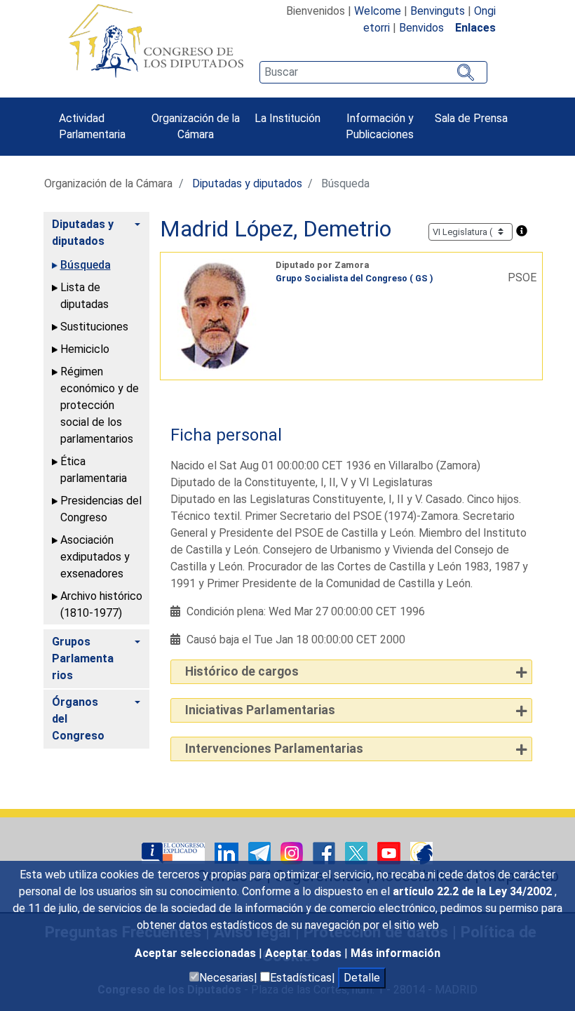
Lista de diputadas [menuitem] (84, 296)
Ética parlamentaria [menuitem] (93, 470)
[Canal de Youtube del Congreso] (390, 852)
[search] (373, 72)
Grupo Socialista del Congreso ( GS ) (354, 278)
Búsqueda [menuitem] (85, 265)
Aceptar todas (304, 953)
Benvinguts (437, 11)
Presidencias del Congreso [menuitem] (101, 509)
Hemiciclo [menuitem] (84, 349)
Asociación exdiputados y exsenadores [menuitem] (95, 556)
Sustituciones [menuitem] (94, 326)
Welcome (377, 11)
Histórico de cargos (242, 671)
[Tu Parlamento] (174, 852)
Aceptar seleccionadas (197, 953)
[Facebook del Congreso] (325, 852)
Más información (395, 953)
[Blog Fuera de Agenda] (421, 852)
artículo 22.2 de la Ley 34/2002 (474, 891)
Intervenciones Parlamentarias (274, 749)
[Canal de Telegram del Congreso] (261, 852)
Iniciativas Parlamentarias (260, 710)
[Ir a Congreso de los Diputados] (155, 40)
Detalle (362, 977)
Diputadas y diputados (247, 183)
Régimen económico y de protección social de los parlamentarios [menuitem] (99, 405)
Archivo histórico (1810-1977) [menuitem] (101, 604)
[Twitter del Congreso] (357, 852)
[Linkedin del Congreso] (228, 852)
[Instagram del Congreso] (293, 852)
